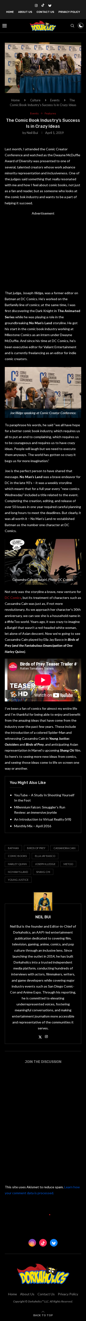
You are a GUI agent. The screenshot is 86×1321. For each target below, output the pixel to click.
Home (10, 12)
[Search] (72, 26)
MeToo (68, 864)
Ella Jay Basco (45, 855)
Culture (35, 100)
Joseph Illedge (45, 864)
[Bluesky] (49, 5)
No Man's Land (18, 871)
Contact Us (45, 12)
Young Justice (18, 879)
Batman (13, 848)
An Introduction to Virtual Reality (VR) (42, 819)
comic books (17, 855)
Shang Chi (43, 871)
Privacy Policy (69, 12)
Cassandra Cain (64, 848)
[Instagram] (36, 5)
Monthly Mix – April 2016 (32, 826)
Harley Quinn (17, 864)
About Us (25, 12)
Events (54, 100)
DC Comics (13, 598)
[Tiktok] (42, 5)
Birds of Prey (36, 848)
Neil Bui (32, 133)
